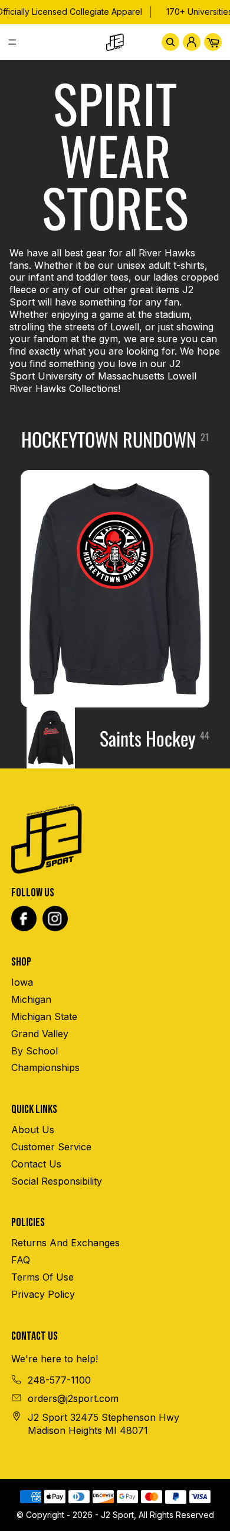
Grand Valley (39, 1034)
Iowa (22, 982)
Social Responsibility (56, 1181)
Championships (45, 1067)
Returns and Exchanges (65, 1243)
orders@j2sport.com (73, 1398)
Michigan (31, 999)
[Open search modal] (170, 42)
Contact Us (36, 1164)
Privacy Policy (43, 1294)
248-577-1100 (59, 1380)
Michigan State (44, 1016)
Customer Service (51, 1147)
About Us (32, 1130)
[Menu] (17, 42)
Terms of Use (42, 1277)
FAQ (20, 1260)
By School (34, 1051)
